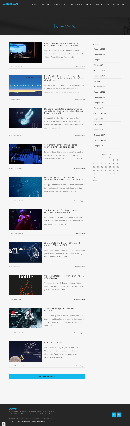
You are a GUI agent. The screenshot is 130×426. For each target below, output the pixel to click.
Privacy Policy (13, 421)
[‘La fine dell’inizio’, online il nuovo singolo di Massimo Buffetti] (25, 219)
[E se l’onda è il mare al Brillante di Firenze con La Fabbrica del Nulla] (25, 52)
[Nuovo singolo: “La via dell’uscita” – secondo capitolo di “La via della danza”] (25, 187)
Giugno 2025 (99, 60)
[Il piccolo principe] (25, 351)
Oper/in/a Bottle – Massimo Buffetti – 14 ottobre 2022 (64, 277)
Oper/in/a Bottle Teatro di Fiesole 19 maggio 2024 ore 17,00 (62, 244)
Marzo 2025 (98, 65)
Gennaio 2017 (99, 135)
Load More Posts (47, 377)
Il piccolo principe (53, 342)
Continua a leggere (79, 67)
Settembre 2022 (100, 86)
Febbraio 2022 (99, 92)
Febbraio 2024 (99, 76)
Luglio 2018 (98, 119)
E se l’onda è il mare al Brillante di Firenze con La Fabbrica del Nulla (61, 44)
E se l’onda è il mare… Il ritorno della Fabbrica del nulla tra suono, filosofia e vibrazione (63, 78)
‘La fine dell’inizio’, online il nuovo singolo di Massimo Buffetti (60, 211)
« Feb (95, 180)
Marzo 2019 (98, 108)
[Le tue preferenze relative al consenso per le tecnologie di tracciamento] (3, 424)
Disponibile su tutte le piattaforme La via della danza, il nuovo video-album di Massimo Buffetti (64, 111)
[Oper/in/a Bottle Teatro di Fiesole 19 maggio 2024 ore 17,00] (25, 252)
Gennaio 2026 (99, 54)
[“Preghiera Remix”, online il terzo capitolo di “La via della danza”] (25, 154)
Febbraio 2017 (99, 129)
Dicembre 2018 (100, 113)
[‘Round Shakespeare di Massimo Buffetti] (25, 318)
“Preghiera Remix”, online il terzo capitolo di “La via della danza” (60, 146)
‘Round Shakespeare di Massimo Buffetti (60, 309)
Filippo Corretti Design (38, 421)
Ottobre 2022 (99, 81)
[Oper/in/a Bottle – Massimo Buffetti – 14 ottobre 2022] (25, 285)
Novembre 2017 (100, 124)
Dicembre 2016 (100, 140)
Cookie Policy (21, 421)
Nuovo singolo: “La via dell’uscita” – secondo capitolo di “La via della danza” (64, 178)
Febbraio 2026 (99, 49)
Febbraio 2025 (99, 70)
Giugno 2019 (99, 103)
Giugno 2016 (99, 146)
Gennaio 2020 (99, 97)
